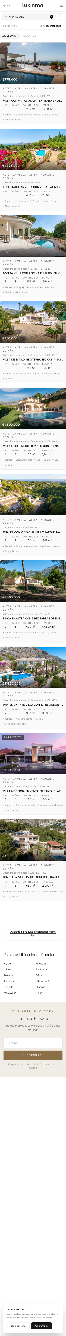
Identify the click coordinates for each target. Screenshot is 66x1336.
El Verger (41, 986)
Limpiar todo (30, 36)
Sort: (50, 25)
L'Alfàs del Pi (43, 981)
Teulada (8, 986)
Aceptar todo (41, 1325)
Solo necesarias (18, 1325)
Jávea (7, 969)
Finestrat (41, 963)
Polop (39, 992)
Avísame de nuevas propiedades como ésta (33, 933)
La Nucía (9, 981)
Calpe (7, 963)
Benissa (8, 975)
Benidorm (41, 969)
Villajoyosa (10, 992)
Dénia (39, 975)
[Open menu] (61, 5)
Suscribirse (33, 1055)
